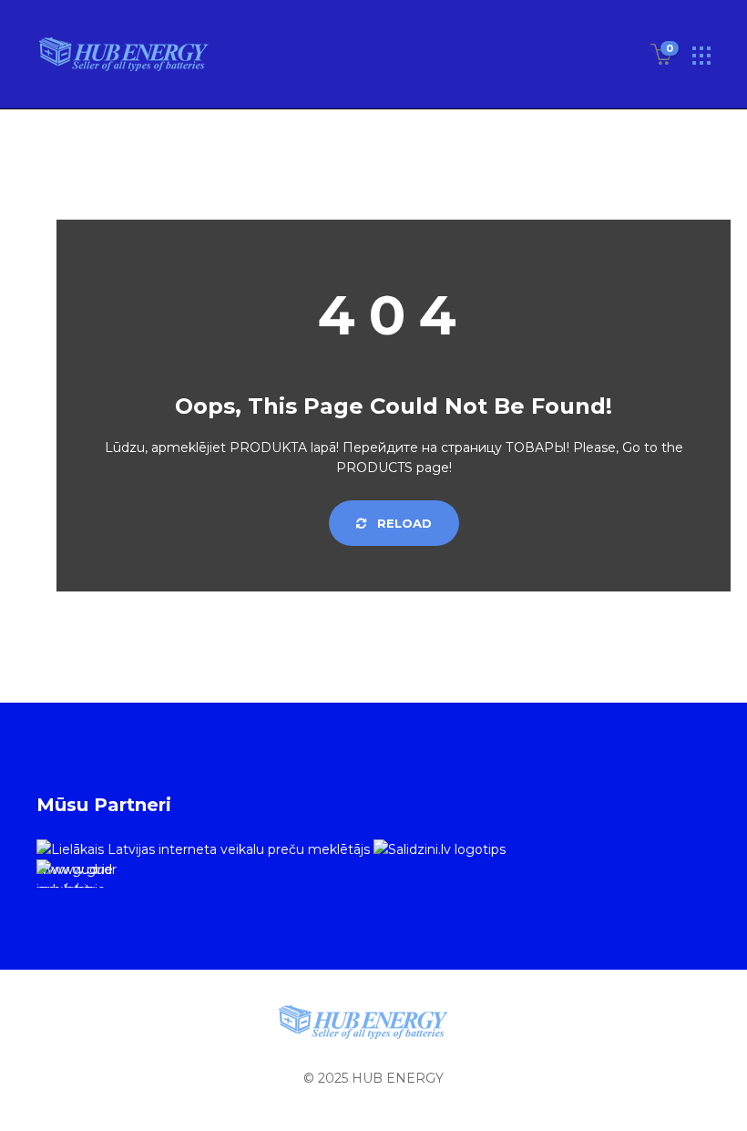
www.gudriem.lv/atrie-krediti (74, 874)
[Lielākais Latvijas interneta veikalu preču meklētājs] (203, 848)
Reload (403, 523)
